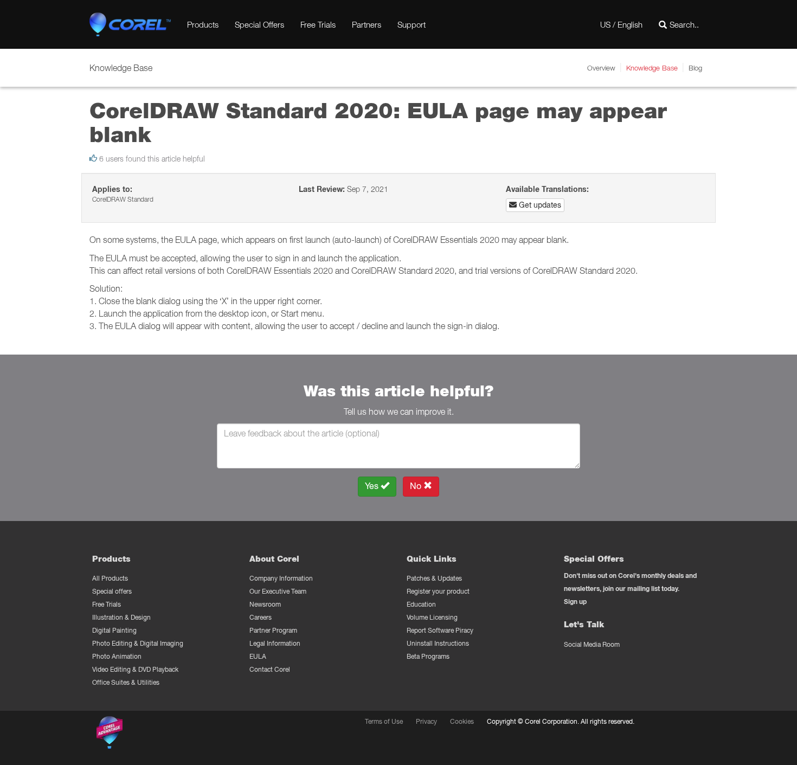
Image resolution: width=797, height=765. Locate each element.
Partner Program (273, 630)
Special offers (112, 591)
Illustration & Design (121, 617)
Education (421, 604)
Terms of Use (384, 721)
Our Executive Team (277, 591)
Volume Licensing (432, 617)
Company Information (281, 578)
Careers (260, 617)
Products (202, 24)
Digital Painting (114, 630)
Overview (601, 67)
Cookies (462, 721)
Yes (373, 486)
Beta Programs (428, 656)
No (416, 486)
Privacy (426, 721)
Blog (695, 67)
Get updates (539, 205)
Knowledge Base (652, 67)
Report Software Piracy (440, 630)
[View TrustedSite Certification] (161, 734)
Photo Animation (117, 656)
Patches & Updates (434, 578)
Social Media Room (592, 644)
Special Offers (259, 24)
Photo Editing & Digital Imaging (137, 643)
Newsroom (265, 604)
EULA (257, 656)
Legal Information (274, 643)
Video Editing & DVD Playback (135, 669)
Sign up (575, 601)
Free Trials (318, 24)
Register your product (438, 591)
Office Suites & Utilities (125, 682)
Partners (366, 24)
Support (411, 24)
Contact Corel (269, 669)
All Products (110, 578)
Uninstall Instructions (438, 643)
